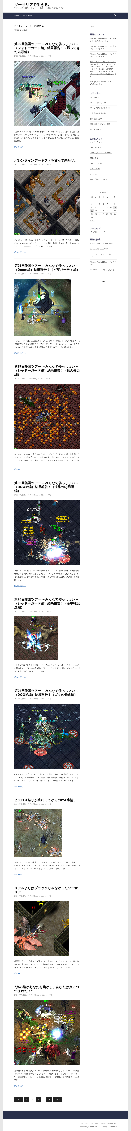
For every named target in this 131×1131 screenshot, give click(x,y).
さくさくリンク (96, 142)
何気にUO (94, 158)
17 (92, 211)
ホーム (17, 15)
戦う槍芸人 (94, 119)
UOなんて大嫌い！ (97, 163)
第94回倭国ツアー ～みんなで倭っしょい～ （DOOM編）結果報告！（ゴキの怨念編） (46, 692)
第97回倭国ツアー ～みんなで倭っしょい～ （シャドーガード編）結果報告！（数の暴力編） (47, 370)
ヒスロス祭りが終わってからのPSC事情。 (45, 800)
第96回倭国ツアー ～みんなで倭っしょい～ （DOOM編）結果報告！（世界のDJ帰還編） (46, 487)
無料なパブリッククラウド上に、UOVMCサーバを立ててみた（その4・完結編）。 (103, 64)
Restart (93, 97)
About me (27, 15)
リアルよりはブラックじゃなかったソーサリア (46, 889)
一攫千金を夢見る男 (98, 113)
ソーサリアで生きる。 (32, 4)
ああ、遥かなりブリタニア (100, 179)
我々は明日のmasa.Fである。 (101, 81)
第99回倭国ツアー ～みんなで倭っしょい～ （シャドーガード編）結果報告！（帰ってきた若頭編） (47, 47)
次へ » (57, 1099)
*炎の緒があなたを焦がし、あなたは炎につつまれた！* (46, 988)
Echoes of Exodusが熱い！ (100, 249)
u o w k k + (94, 174)
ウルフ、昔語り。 (97, 102)
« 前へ (18, 1099)
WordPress (92, 1127)
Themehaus (112, 1127)
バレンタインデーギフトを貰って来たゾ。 (45, 160)
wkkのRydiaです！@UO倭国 (101, 152)
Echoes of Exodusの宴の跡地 (101, 243)
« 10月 (92, 220)
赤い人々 (93, 129)
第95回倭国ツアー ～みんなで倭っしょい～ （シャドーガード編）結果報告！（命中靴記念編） (47, 603)
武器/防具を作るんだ (98, 124)
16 (49, 1099)
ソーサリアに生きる (98, 108)
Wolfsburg (34, 56)
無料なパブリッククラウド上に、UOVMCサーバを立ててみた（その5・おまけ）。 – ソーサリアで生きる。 (103, 70)
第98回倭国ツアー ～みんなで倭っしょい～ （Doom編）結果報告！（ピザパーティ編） (47, 267)
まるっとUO (95, 168)
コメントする (46, 56)
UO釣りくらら (95, 147)
